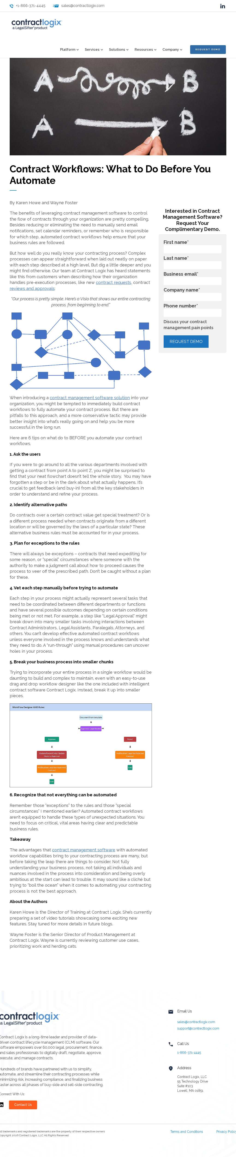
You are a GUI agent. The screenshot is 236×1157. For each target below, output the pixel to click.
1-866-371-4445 (189, 1052)
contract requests (113, 282)
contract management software (83, 849)
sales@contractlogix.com (82, 5)
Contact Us (23, 1105)
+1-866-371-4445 (30, 5)
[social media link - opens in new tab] (222, 5)
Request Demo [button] (208, 49)
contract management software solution (90, 397)
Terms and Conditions (186, 1131)
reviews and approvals (32, 288)
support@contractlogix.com (198, 1028)
